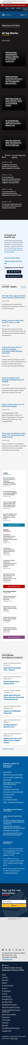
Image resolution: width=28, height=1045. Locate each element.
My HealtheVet (7, 772)
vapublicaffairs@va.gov (11, 873)
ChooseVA (5, 977)
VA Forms (4, 988)
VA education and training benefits (13, 792)
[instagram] (16, 950)
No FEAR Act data (7, 1002)
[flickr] (23, 950)
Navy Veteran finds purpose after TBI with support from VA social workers (9, 504)
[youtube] (3, 950)
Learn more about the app (12, 258)
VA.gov (4, 975)
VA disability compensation (11, 789)
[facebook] (13, 950)
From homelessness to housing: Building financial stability (13, 380)
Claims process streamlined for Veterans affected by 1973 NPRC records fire (12, 57)
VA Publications (6, 991)
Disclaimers (5, 1023)
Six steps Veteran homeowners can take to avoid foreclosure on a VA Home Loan (9, 577)
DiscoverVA (5, 980)
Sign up (14, 905)
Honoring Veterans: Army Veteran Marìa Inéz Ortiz (10, 629)
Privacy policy (6, 1017)
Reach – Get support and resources (13, 802)
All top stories (6, 40)
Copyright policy (6, 1031)
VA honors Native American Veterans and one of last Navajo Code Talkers (10, 563)
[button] (14, 5)
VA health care (7, 787)
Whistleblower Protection (9, 1005)
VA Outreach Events (7, 986)
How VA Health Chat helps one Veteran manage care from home (10, 516)
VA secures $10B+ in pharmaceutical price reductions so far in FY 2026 (11, 193)
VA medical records (8, 794)
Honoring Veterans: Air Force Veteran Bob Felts (10, 597)
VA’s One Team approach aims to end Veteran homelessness (14, 297)
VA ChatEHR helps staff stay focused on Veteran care (13, 123)
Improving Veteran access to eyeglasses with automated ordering (13, 827)
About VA (4, 994)
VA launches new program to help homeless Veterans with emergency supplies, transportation (11, 180)
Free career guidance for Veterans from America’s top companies (13, 834)
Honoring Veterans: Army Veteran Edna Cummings (10, 618)
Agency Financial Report (9, 1014)
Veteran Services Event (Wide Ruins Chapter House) (13, 740)
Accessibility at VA (7, 999)
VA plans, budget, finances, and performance (11, 1011)
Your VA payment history (10, 800)
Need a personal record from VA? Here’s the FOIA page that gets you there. (13, 80)
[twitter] (6, 950)
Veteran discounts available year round (12, 817)
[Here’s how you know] (14, 2)
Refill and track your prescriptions (13, 775)
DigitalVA (4, 983)
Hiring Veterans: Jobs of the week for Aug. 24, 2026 (13, 321)
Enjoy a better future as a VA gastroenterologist (13, 405)
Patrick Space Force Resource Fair (11, 682)
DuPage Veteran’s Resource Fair (11, 725)
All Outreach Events (8, 749)
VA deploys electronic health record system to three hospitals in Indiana (11, 166)
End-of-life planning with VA (11, 830)
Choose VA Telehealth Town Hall (12, 712)
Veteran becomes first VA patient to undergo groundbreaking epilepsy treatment (12, 350)
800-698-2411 (11, 851)
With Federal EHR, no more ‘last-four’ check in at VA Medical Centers (13, 102)
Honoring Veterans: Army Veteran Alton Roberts (10, 608)
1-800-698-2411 (7, 959)
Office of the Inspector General (11, 1007)
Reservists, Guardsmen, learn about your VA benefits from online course (14, 435)
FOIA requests (6, 1020)
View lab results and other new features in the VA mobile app (13, 142)
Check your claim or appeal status (13, 777)
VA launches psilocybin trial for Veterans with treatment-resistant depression (12, 206)
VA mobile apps (7, 797)
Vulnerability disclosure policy (10, 1028)
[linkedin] (20, 950)
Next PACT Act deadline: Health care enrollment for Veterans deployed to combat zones (13, 822)
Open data (5, 1025)
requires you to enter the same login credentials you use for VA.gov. (13, 250)
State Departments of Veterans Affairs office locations (12, 783)
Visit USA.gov (14, 1038)
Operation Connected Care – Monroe (12, 669)
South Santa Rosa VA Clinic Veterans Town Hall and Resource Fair (14, 697)
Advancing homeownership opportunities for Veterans (9, 550)
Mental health (7, 780)
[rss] (10, 950)
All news (23, 287)
